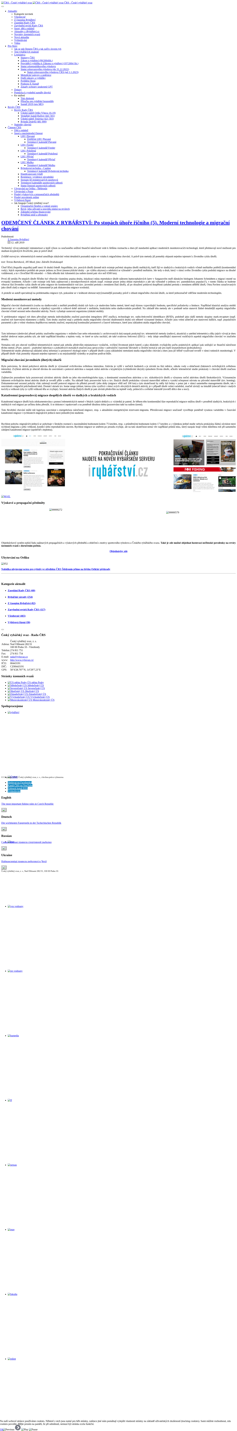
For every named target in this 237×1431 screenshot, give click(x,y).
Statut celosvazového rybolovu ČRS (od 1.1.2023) (53, 72)
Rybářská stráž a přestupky (34, 214)
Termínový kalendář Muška (41, 165)
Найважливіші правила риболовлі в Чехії (24, 861)
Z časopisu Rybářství (24, 19)
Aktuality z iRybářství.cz (26, 31)
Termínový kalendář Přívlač (41, 159)
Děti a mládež (21, 130)
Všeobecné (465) (16, 615)
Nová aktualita (21, 37)
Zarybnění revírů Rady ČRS (28, 25)
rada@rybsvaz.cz (19, 656)
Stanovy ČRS (28, 57)
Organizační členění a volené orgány (39, 206)
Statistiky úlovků (22, 124)
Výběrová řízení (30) (19, 622)
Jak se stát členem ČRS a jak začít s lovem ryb (37, 49)
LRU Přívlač (27, 156)
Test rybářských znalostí (26, 51)
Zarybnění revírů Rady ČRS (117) (26, 609)
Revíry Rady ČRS (23, 110)
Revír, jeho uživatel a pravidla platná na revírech (45, 209)
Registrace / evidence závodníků (37, 177)
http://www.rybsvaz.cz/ (22, 660)
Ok (1, 1429)
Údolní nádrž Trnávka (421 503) (37, 118)
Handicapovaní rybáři (32, 174)
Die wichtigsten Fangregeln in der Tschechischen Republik (31, 823)
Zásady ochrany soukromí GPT (37, 86)
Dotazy (18, 89)
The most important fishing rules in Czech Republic (27, 803)
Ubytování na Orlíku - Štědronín (30, 188)
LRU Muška (27, 162)
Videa (17, 43)
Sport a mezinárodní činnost (28, 133)
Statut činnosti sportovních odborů (38, 185)
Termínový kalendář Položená (42, 153)
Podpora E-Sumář (30, 83)
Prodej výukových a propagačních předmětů (36, 194)
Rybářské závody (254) (20, 597)
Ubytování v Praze (23, 191)
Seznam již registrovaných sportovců (39, 179)
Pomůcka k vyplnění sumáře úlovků (32, 92)
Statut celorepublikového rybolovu (38, 66)
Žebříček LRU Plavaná (39, 139)
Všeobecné (19, 17)
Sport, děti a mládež (24, 28)
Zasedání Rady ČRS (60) (21, 590)
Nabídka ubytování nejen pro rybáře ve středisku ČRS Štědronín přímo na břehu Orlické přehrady (55, 569)
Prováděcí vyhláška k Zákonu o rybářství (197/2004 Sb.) (49, 63)
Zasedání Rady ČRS (24, 22)
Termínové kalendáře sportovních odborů (42, 182)
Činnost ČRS (14, 127)
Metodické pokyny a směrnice (36, 75)
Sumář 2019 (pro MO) (32, 104)
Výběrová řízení (22, 200)
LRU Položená (28, 150)
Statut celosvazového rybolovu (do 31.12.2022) (45, 69)
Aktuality (12, 11)
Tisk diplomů (27, 98)
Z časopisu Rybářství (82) (21, 603)
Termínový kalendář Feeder (41, 147)
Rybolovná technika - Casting (36, 168)
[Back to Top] (2, 629)
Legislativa (19, 54)
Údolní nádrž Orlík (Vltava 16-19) (38, 113)
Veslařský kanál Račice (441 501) (38, 115)
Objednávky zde (119, 551)
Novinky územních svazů (27, 34)
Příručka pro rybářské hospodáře (37, 101)
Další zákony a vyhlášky (33, 78)
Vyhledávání (20, 40)
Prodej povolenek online (26, 197)
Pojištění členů (28, 81)
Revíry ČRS (14, 107)
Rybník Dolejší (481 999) (34, 121)
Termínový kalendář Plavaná (41, 142)
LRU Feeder (27, 145)
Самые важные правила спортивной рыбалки (26, 842)
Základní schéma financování (35, 211)
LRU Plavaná (28, 136)
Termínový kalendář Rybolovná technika (48, 171)
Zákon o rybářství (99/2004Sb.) (37, 60)
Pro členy (12, 46)
